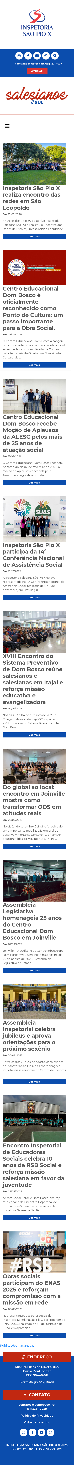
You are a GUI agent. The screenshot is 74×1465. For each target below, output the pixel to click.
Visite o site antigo (37, 1422)
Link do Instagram (19, 55)
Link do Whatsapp (45, 55)
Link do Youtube (37, 55)
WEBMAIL (37, 71)
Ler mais (34, 236)
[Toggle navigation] (7, 126)
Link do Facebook (28, 55)
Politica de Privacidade (37, 1415)
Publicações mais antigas (17, 1345)
